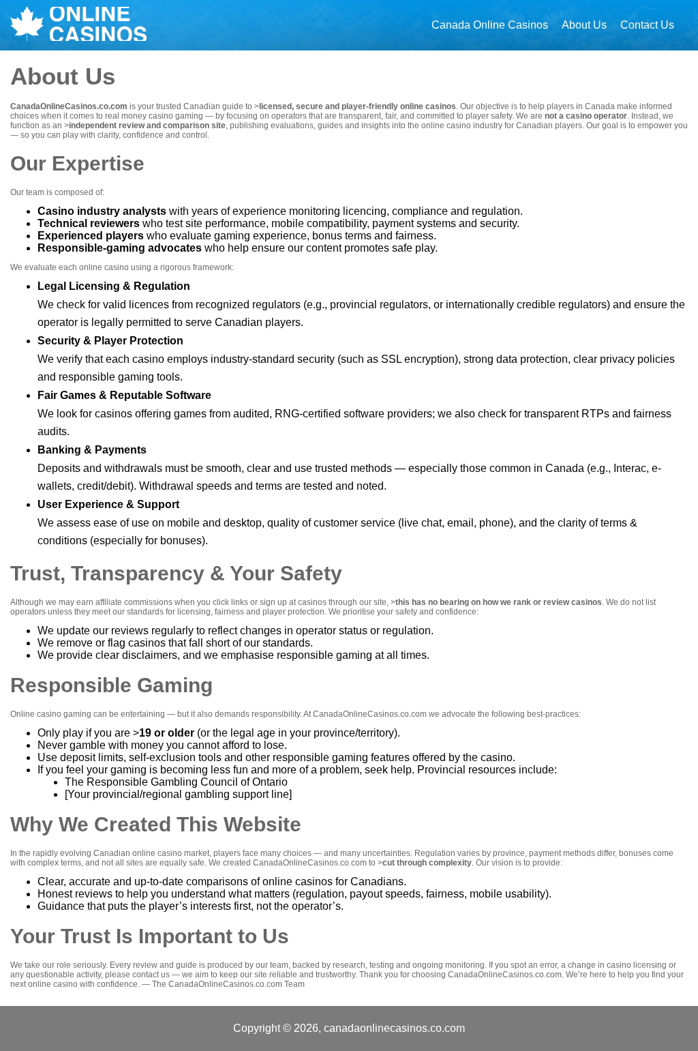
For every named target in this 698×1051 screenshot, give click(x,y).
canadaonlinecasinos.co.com (394, 1028)
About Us (584, 25)
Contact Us (647, 25)
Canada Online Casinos (489, 25)
